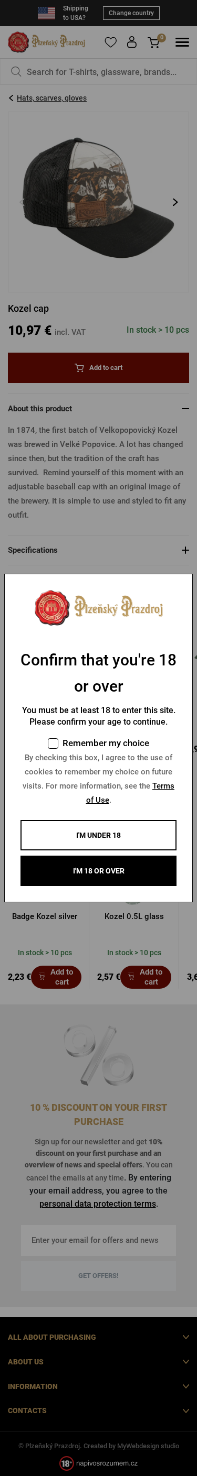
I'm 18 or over (99, 871)
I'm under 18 (98, 835)
